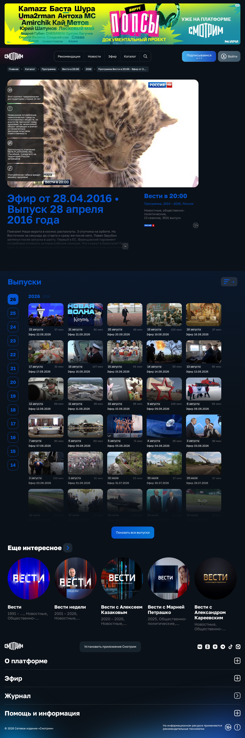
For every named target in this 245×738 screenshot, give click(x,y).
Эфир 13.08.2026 (197, 371)
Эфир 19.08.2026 (158, 334)
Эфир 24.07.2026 (197, 520)
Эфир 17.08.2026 (39, 371)
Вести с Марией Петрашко (166, 609)
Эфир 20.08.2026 (118, 334)
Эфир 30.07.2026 (158, 483)
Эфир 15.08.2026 (118, 371)
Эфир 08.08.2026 (197, 408)
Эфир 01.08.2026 (79, 483)
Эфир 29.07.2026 (197, 483)
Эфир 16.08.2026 (79, 371)
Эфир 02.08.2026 (39, 483)
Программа (49, 69)
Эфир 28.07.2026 (39, 520)
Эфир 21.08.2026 (79, 334)
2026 (46, 296)
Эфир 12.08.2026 (39, 408)
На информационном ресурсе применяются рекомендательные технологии (192, 727)
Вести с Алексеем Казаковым (121, 609)
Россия (187, 204)
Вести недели (70, 607)
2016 (88, 69)
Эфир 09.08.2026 (158, 408)
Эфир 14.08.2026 (158, 371)
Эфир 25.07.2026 (158, 520)
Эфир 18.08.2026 (197, 334)
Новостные (152, 210)
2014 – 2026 (172, 204)
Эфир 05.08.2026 (118, 445)
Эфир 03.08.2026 (197, 445)
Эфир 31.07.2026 (118, 483)
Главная (13, 69)
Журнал (18, 695)
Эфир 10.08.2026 (118, 408)
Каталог (30, 69)
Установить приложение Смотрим (110, 646)
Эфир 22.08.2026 (39, 334)
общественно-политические (164, 212)
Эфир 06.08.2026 (79, 445)
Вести (14, 607)
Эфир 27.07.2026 (79, 520)
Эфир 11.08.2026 (79, 408)
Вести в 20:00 (70, 69)
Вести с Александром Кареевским (210, 612)
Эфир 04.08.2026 (158, 445)
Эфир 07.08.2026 (39, 445)
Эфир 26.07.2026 (118, 520)
